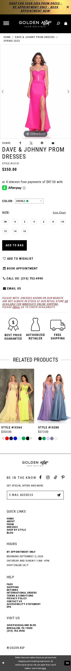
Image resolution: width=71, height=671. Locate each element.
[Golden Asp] (35, 23)
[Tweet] (31, 143)
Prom (10, 524)
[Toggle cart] (66, 24)
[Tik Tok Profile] (55, 477)
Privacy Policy (17, 598)
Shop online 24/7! (18, 565)
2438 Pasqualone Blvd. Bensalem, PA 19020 (22, 626)
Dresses (12, 527)
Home (7, 37)
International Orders (22, 592)
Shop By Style (16, 530)
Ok (67, 663)
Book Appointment (22, 268)
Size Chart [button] (59, 212)
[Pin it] (42, 143)
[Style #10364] (17, 396)
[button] (6, 24)
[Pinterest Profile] (63, 477)
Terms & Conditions (20, 595)
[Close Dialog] (3, 663)
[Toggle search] (58, 24)
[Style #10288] (54, 396)
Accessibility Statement (24, 604)
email (16, 307)
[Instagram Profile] (47, 477)
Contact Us (14, 601)
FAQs (10, 584)
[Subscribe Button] (59, 495)
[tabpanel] (35, 91)
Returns (12, 590)
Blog (10, 532)
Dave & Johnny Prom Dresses (35, 37)
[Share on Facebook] (20, 143)
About (11, 521)
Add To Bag (15, 245)
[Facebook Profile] (40, 477)
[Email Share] (53, 143)
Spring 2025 (12, 40)
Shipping (13, 587)
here (44, 668)
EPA (9, 607)
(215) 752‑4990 (16, 631)
